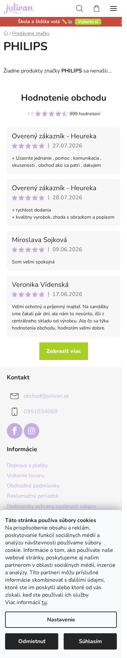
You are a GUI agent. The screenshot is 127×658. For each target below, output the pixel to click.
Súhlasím (90, 641)
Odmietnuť (31, 641)
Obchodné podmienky (33, 486)
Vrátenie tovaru (25, 475)
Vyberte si (88, 21)
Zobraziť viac (63, 351)
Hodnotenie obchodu (63, 98)
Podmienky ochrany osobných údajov (51, 506)
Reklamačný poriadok (33, 496)
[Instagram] (31, 431)
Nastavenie (61, 619)
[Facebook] (14, 431)
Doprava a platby (27, 465)
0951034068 (41, 411)
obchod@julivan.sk (46, 396)
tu (44, 602)
